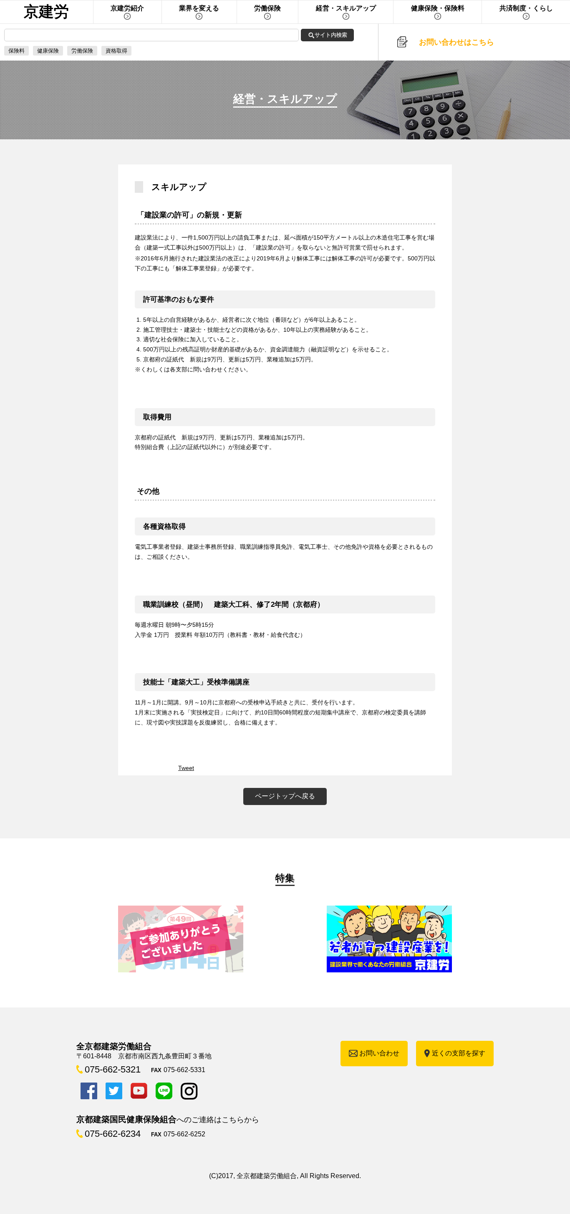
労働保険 (82, 51)
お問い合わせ (379, 1053)
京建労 (46, 11)
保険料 (16, 51)
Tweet (186, 768)
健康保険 (48, 51)
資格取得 (116, 51)
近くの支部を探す (458, 1053)
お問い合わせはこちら (456, 42)
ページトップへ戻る (285, 796)
